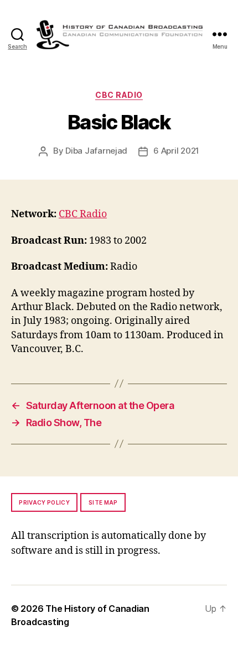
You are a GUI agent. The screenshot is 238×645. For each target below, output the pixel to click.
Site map (103, 502)
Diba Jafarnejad (96, 150)
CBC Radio (119, 94)
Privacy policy (44, 502)
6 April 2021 (176, 150)
